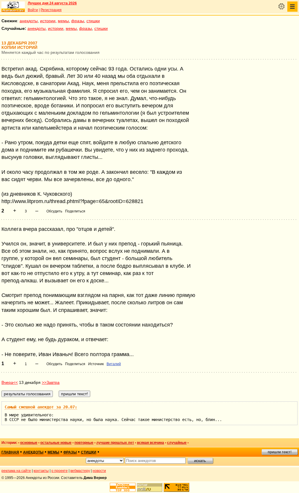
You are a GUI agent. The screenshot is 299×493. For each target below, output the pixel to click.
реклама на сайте (16, 471)
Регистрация (51, 10)
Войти (33, 10)
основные (28, 443)
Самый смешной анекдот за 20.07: (41, 407)
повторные (83, 443)
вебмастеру (80, 471)
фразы (77, 20)
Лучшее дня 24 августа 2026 (52, 3)
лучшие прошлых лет (115, 443)
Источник (96, 364)
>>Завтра (51, 382)
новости (99, 471)
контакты (41, 471)
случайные (177, 443)
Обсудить (54, 211)
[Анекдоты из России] (13, 6)
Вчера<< (9, 382)
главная (10, 452)
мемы (63, 20)
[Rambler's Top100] (122, 487)
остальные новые (56, 443)
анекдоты (29, 20)
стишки (93, 20)
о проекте (59, 471)
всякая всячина (150, 443)
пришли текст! (279, 452)
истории (47, 20)
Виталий (114, 364)
